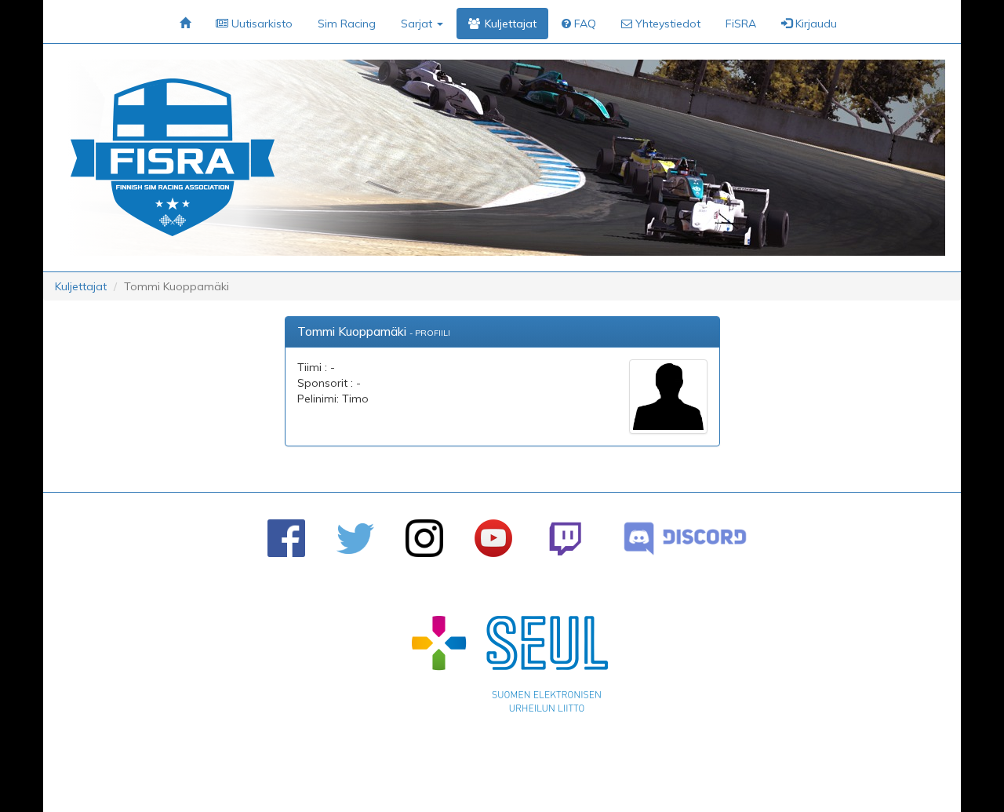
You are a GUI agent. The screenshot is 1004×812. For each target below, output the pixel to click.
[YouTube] (493, 538)
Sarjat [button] (418, 23)
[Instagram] (424, 538)
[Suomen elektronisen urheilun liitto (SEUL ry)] (510, 667)
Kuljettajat (81, 286)
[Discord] (685, 538)
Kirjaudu (814, 23)
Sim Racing (347, 23)
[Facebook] (286, 538)
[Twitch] (565, 538)
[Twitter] (355, 538)
